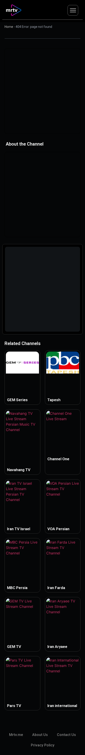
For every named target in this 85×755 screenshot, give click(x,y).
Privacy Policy (42, 745)
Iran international (62, 705)
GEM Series (17, 400)
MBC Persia (17, 587)
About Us (40, 735)
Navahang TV (18, 469)
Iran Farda (56, 587)
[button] (73, 10)
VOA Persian (58, 529)
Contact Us (66, 735)
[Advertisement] (42, 91)
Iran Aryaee (57, 646)
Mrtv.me (16, 735)
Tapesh (54, 400)
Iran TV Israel (18, 529)
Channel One (58, 459)
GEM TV (14, 646)
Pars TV (14, 705)
